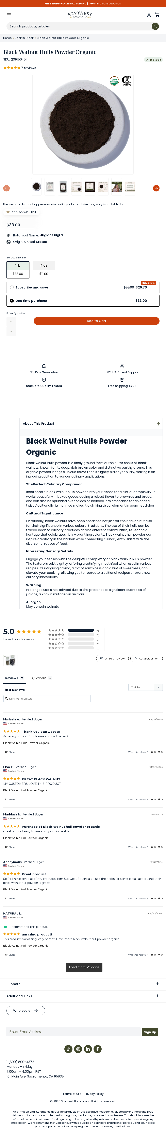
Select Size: (16, 257)
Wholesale (21, 1010)
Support (13, 984)
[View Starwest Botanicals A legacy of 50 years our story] (130, 186)
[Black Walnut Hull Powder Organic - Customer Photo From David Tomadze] (10, 660)
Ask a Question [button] (149, 658)
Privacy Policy (94, 1094)
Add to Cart (96, 321)
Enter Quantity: (15, 313)
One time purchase (81, 300)
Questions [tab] (39, 678)
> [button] (84, 967)
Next (156, 188)
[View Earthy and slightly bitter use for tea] (90, 186)
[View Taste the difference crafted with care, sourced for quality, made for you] (116, 186)
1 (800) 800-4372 (20, 1062)
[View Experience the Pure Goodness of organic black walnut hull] (76, 186)
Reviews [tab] (11, 678)
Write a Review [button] (115, 658)
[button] (153, 752)
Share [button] (11, 752)
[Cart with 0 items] (157, 14)
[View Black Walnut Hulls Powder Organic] (36, 186)
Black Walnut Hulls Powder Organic (26, 742)
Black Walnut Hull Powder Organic (25, 790)
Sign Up (150, 1032)
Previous (6, 188)
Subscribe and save (81, 287)
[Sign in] (149, 14)
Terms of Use (72, 1094)
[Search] (155, 26)
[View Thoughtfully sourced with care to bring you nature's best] (103, 186)
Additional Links (19, 996)
